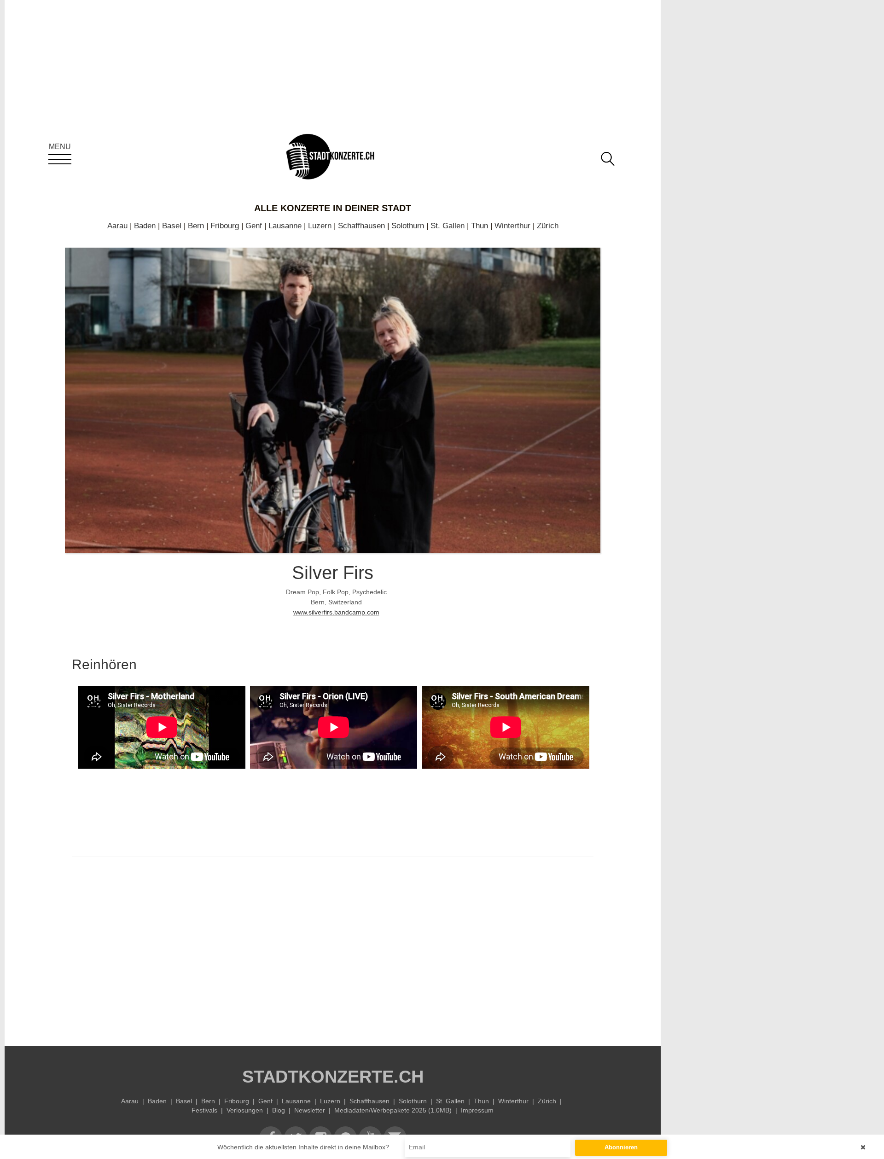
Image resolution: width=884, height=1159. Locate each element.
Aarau (117, 225)
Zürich (547, 225)
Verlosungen (245, 1110)
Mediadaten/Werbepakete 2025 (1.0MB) (393, 1110)
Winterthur (512, 225)
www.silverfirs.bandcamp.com (336, 612)
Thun (479, 225)
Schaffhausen (361, 225)
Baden (145, 225)
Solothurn (407, 225)
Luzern (320, 225)
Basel (171, 225)
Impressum (477, 1110)
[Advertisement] (332, 949)
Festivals (204, 1110)
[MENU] (59, 159)
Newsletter (309, 1110)
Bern (196, 225)
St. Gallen (447, 225)
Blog (278, 1110)
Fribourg (224, 225)
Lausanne (285, 225)
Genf (253, 225)
